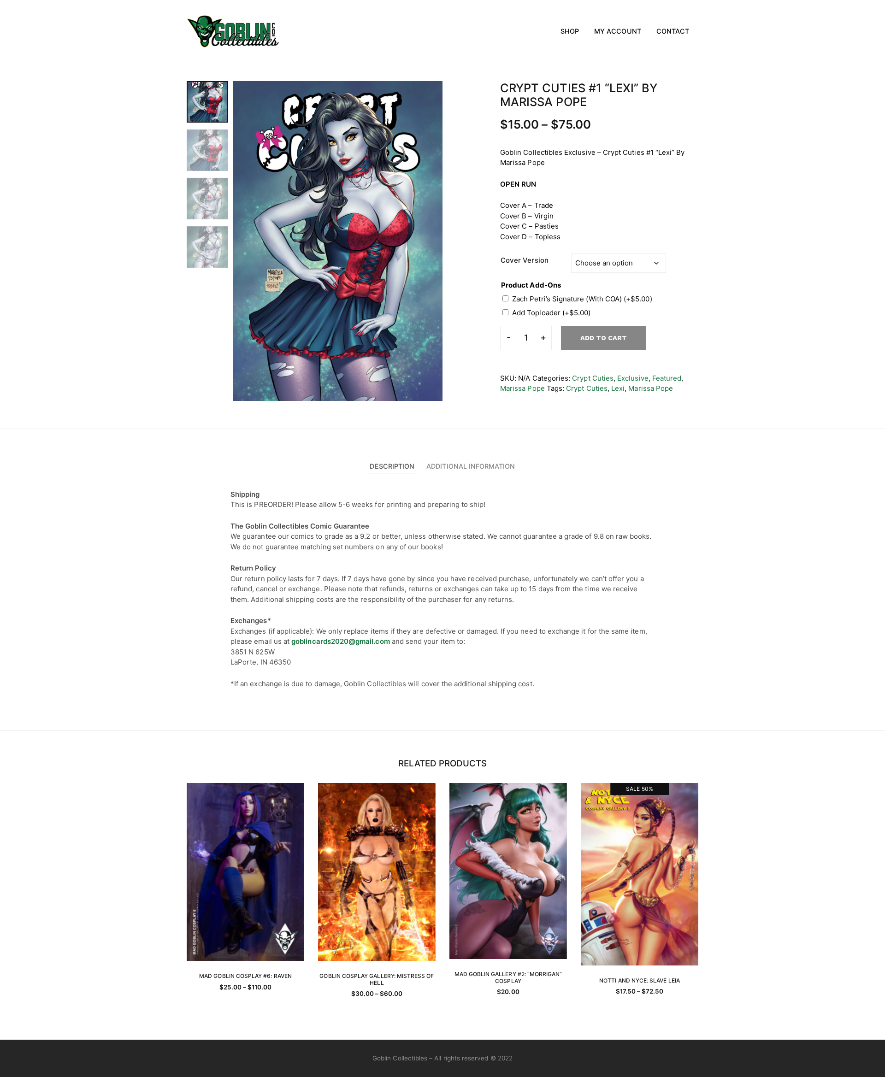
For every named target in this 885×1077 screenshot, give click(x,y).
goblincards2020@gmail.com (340, 641)
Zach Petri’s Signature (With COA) (582, 298)
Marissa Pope (522, 388)
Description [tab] (392, 466)
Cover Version (525, 260)
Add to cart (603, 337)
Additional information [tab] (470, 466)
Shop (569, 31)
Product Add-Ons (531, 285)
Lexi (618, 388)
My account (617, 31)
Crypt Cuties (593, 378)
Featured (666, 378)
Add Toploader (551, 312)
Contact (672, 31)
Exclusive (633, 378)
